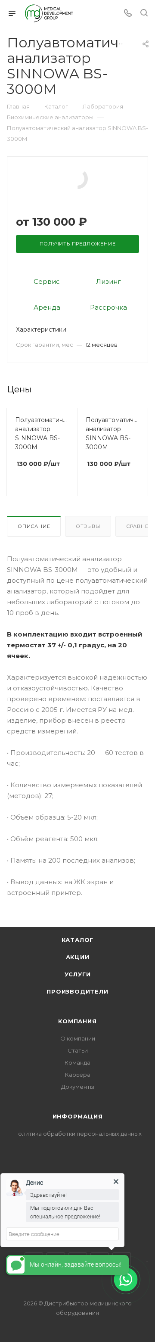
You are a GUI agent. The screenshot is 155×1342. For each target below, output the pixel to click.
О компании (77, 1038)
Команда (77, 1062)
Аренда (47, 307)
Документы (77, 1086)
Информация (78, 1116)
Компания (77, 1021)
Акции (78, 957)
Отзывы (88, 526)
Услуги (78, 974)
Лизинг (108, 281)
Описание (34, 526)
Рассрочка (108, 307)
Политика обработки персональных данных (77, 1133)
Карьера (77, 1074)
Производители (77, 991)
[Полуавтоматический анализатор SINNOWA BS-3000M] (77, 178)
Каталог (78, 939)
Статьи (78, 1050)
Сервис (47, 281)
